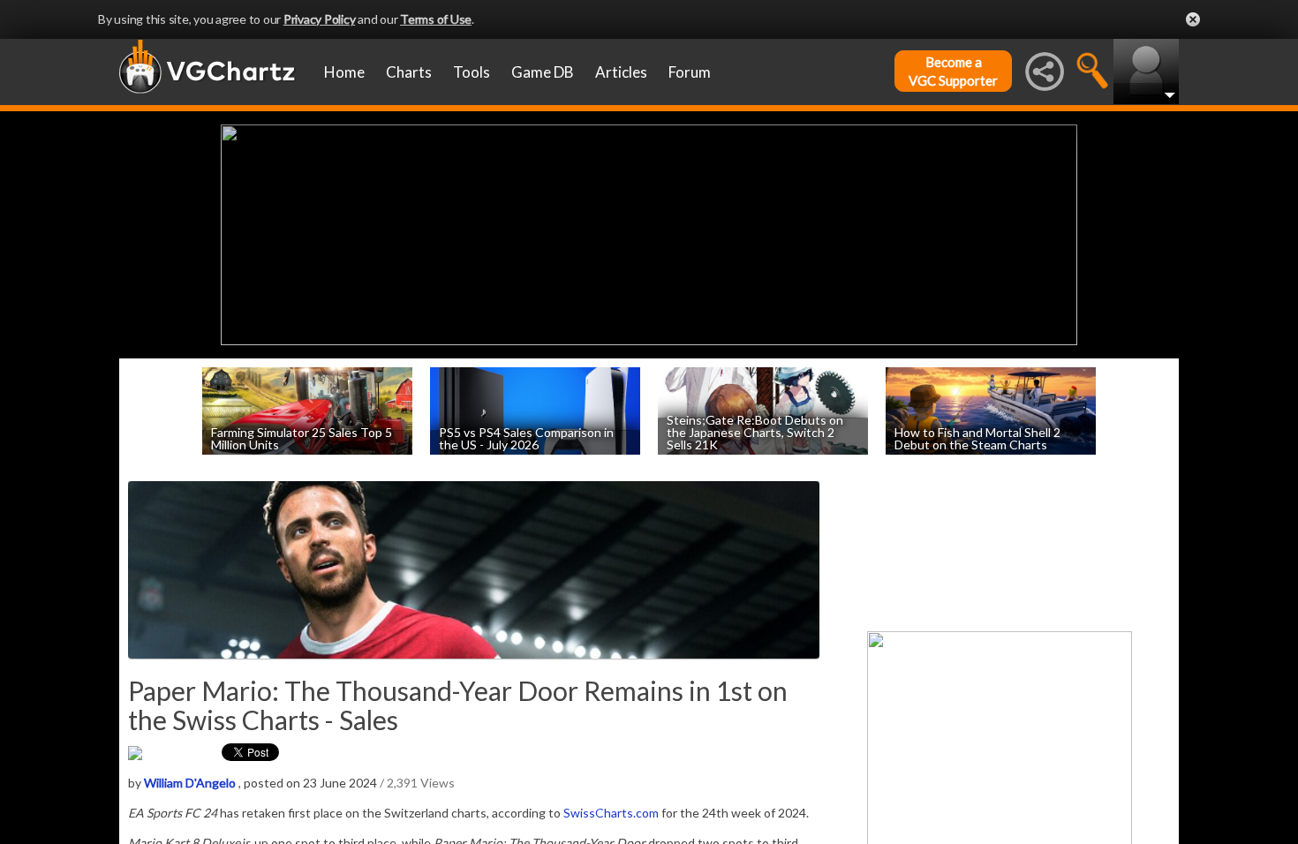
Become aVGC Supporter (953, 71)
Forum (689, 72)
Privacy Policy (319, 18)
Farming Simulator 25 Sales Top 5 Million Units (301, 437)
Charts (409, 72)
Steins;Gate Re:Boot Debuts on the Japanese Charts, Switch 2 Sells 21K (755, 431)
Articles (621, 72)
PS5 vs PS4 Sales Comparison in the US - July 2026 (526, 437)
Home (344, 72)
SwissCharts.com (611, 812)
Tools (471, 72)
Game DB (542, 72)
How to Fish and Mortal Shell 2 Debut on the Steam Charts (977, 437)
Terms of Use (436, 18)
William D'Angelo (190, 782)
